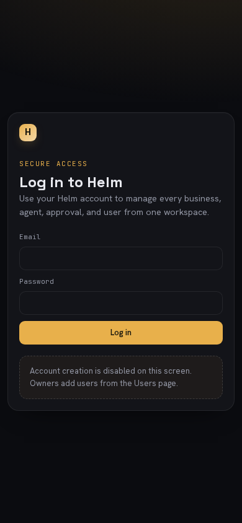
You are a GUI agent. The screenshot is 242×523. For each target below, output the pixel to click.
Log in (121, 332)
